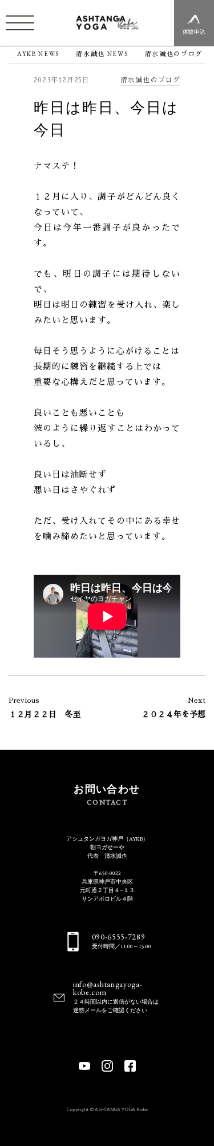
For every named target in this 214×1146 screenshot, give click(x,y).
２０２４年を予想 (173, 714)
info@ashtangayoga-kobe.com (108, 988)
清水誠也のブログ (150, 80)
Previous (24, 700)
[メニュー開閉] (20, 23)
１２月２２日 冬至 (44, 714)
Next (196, 700)
